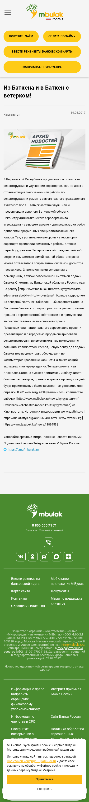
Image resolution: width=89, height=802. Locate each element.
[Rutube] (44, 556)
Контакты (19, 598)
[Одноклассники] (32, 556)
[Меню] (8, 12)
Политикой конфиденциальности (31, 761)
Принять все (44, 779)
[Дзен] (68, 556)
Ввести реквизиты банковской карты (42, 51)
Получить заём (21, 36)
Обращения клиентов (28, 606)
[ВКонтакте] (21, 556)
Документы (60, 591)
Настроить (44, 789)
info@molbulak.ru (72, 644)
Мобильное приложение (42, 67)
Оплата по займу (61, 36)
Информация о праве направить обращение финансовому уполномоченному (27, 699)
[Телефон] (48, 542)
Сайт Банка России (66, 716)
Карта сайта (20, 591)
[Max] (56, 556)
